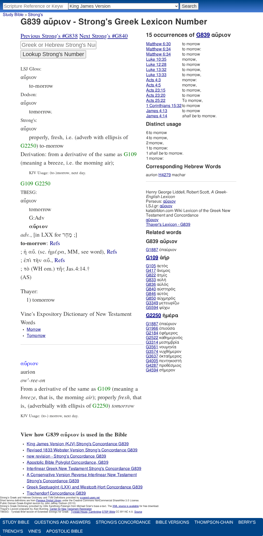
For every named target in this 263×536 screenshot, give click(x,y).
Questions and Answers (62, 522)
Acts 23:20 (155, 95)
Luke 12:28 (156, 64)
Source (138, 512)
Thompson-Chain (213, 522)
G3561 (152, 347)
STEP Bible (108, 512)
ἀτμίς (156, 275)
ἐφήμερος (162, 333)
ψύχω (158, 308)
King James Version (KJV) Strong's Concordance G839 (78, 444)
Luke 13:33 (156, 75)
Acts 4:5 (153, 85)
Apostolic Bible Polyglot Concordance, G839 (67, 462)
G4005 (152, 361)
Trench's (13, 531)
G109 (130, 154)
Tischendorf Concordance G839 (56, 493)
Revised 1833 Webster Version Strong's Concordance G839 (82, 450)
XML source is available (125, 506)
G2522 (152, 338)
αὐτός (157, 294)
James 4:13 (156, 111)
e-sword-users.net (90, 497)
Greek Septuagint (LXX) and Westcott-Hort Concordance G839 (85, 487)
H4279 (164, 175)
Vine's (34, 531)
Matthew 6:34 (158, 49)
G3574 (152, 352)
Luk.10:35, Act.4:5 (59, 260)
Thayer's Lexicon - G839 (168, 224)
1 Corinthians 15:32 (164, 106)
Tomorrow (36, 336)
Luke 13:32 (156, 70)
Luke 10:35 (156, 59)
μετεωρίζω (162, 303)
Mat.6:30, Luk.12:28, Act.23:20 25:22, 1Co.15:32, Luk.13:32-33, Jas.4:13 (55, 243)
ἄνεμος (158, 271)
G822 (151, 275)
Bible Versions (172, 522)
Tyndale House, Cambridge (86, 512)
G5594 (152, 308)
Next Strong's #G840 (103, 35)
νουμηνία (161, 347)
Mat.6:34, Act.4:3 (112, 251)
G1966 (152, 328)
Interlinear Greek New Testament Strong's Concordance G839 (84, 469)
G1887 (152, 250)
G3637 (152, 356)
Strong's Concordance (123, 522)
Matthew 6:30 (158, 44)
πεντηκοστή (164, 361)
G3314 (152, 342)
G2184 (152, 333)
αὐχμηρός (160, 298)
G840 (151, 289)
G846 (151, 294)
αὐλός (157, 284)
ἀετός (157, 266)
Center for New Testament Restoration (71, 509)
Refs (55, 243)
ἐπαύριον (161, 250)
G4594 (152, 370)
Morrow (34, 329)
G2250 (28, 145)
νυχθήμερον (163, 352)
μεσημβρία (162, 342)
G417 (151, 271)
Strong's (35, 15)
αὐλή (156, 280)
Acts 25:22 (155, 101)
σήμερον (160, 370)
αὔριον (169, 201)
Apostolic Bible (64, 531)
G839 (203, 35)
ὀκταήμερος (164, 356)
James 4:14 (156, 116)
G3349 (152, 303)
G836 (151, 284)
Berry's (247, 522)
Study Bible (13, 15)
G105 (151, 266)
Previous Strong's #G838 (49, 35)
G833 (151, 280)
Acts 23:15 (155, 90)
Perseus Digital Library (48, 500)
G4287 (152, 365)
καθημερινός (164, 338)
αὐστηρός (160, 289)
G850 (151, 298)
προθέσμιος (163, 365)
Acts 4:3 (153, 80)
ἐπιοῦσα (160, 328)
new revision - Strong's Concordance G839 (66, 456)
